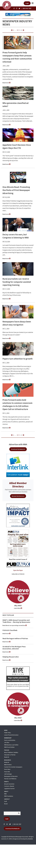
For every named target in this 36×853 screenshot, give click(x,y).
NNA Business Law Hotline (11, 745)
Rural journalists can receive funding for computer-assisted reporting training (17, 281)
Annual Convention (9, 784)
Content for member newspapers (13, 767)
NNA (5, 794)
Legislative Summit (9, 788)
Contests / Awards (9, 786)
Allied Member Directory (18, 484)
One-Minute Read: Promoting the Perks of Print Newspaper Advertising (16, 190)
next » (23, 30)
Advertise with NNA (18, 444)
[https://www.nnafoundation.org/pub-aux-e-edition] (18, 543)
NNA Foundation (8, 796)
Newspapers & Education (11, 776)
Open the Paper (18, 570)
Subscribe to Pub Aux (9, 755)
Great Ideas (7, 769)
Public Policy (7, 732)
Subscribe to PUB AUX (18, 574)
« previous (11, 30)
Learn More (17, 608)
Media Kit (6, 757)
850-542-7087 (17, 824)
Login (27, 3)
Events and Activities (9, 740)
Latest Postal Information (11, 735)
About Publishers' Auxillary (11, 752)
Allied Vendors (8, 764)
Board (6, 804)
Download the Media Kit (18, 449)
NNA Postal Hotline (9, 747)
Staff (5, 801)
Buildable (30, 839)
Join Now (6, 742)
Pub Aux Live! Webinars (10, 778)
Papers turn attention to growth (18, 358)
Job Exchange (8, 774)
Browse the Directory (18, 496)
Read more (6, 82)
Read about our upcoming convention (14, 625)
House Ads (7, 771)
